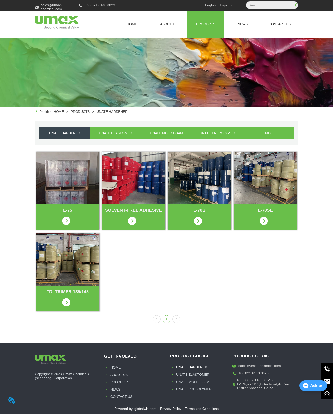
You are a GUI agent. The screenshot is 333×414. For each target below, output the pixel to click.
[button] (205, 24)
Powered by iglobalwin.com (135, 409)
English (210, 5)
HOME (59, 112)
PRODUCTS (80, 112)
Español (226, 5)
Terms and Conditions (202, 409)
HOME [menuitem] (132, 24)
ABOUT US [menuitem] (168, 24)
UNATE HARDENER (112, 112)
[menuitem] (206, 24)
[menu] (206, 24)
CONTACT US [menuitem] (280, 24)
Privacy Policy (170, 409)
